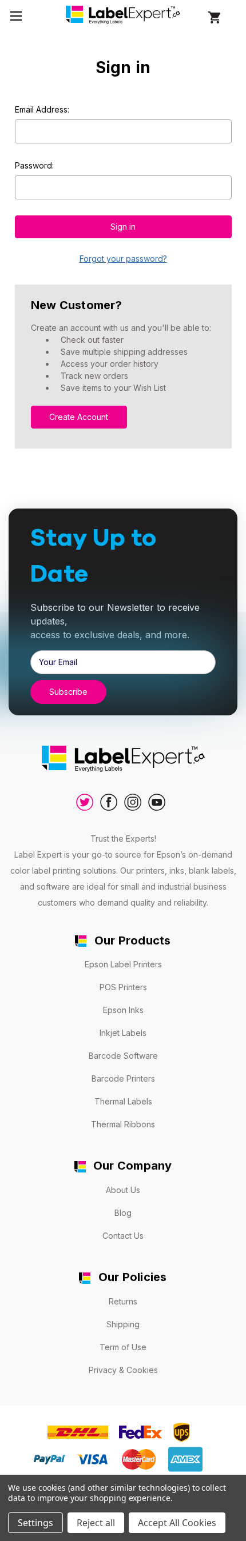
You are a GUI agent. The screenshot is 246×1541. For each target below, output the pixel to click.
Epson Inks (123, 1010)
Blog (123, 1213)
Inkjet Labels (123, 1033)
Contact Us (123, 1235)
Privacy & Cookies (123, 1370)
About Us (123, 1190)
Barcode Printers (123, 1078)
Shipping (123, 1324)
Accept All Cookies (177, 1522)
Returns (123, 1301)
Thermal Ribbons (123, 1124)
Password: (34, 165)
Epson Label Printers (123, 964)
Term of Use (123, 1347)
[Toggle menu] (15, 15)
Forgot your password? (123, 258)
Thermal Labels (123, 1101)
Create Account (78, 417)
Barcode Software (123, 1055)
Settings (35, 1522)
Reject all (96, 1522)
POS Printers (123, 987)
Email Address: (42, 109)
